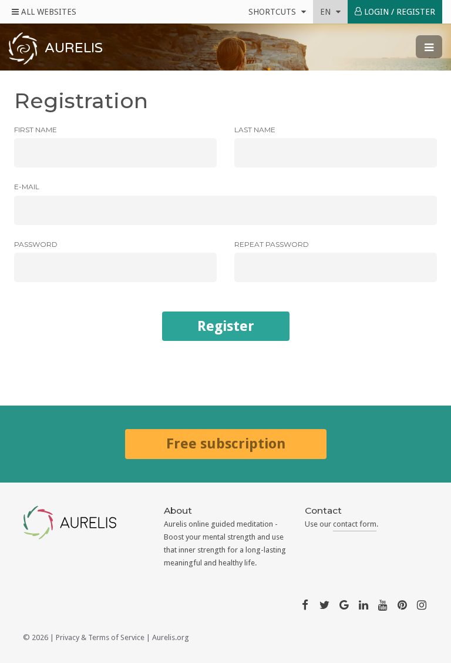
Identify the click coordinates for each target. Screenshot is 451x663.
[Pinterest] (402, 604)
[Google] (344, 604)
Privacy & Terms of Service (100, 637)
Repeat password (271, 244)
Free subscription (225, 444)
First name (35, 129)
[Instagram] (421, 604)
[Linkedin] (363, 604)
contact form (354, 524)
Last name (254, 129)
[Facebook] (304, 604)
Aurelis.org (170, 637)
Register (225, 326)
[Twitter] (324, 604)
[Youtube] (382, 604)
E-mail (26, 186)
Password (36, 244)
